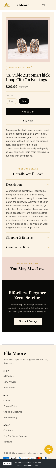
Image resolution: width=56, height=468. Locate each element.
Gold (24, 101)
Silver (11, 101)
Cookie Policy (32, 465)
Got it (7, 463)
